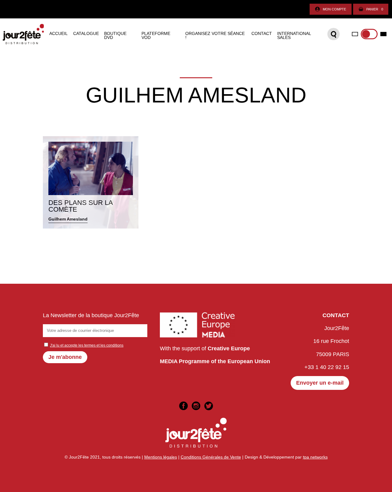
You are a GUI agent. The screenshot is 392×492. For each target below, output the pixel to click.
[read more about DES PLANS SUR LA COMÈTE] (90, 182)
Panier (374, 9)
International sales (294, 36)
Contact (261, 34)
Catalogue (86, 34)
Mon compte (334, 9)
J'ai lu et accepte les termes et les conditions (86, 345)
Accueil (58, 34)
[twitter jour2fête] (208, 405)
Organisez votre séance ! (215, 36)
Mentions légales (160, 457)
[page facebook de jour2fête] (183, 405)
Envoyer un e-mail (320, 383)
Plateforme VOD (155, 36)
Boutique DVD (115, 36)
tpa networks (315, 457)
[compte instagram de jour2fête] (196, 405)
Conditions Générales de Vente (211, 457)
